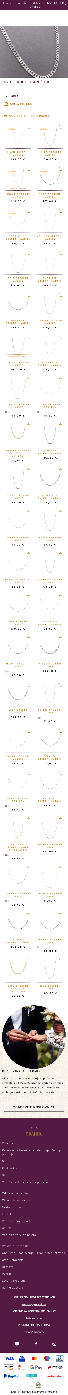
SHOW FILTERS (21, 103)
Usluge (7, 1228)
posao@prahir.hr (34, 1332)
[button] (60, 174)
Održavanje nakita (15, 1193)
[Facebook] (36, 1344)
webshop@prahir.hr (34, 1304)
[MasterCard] (34, 1358)
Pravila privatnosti (15, 1246)
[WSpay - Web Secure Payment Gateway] (34, 1385)
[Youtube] (17, 1344)
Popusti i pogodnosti (16, 1221)
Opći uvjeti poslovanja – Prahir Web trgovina (33, 1253)
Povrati (7, 1274)
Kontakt (7, 1214)
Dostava (7, 1267)
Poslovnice (9, 1168)
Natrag (13, 96)
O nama (7, 1143)
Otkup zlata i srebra (16, 1200)
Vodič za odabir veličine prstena (25, 1182)
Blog (5, 1161)
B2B (5, 1175)
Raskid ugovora (12, 1287)
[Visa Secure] (22, 1358)
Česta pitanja (11, 1207)
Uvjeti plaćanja (13, 1260)
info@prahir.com (34, 1318)
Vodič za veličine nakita (19, 1235)
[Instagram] (54, 1344)
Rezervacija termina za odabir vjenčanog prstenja (31, 1152)
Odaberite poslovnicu (34, 1107)
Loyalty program (13, 1280)
